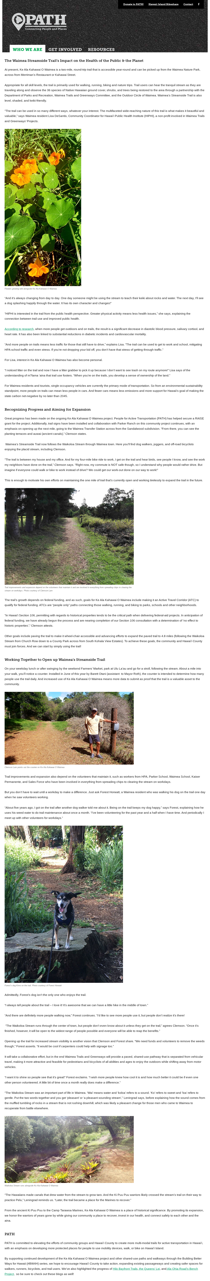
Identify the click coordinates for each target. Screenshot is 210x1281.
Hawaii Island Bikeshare (163, 4)
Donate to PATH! (133, 4)
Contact (188, 4)
